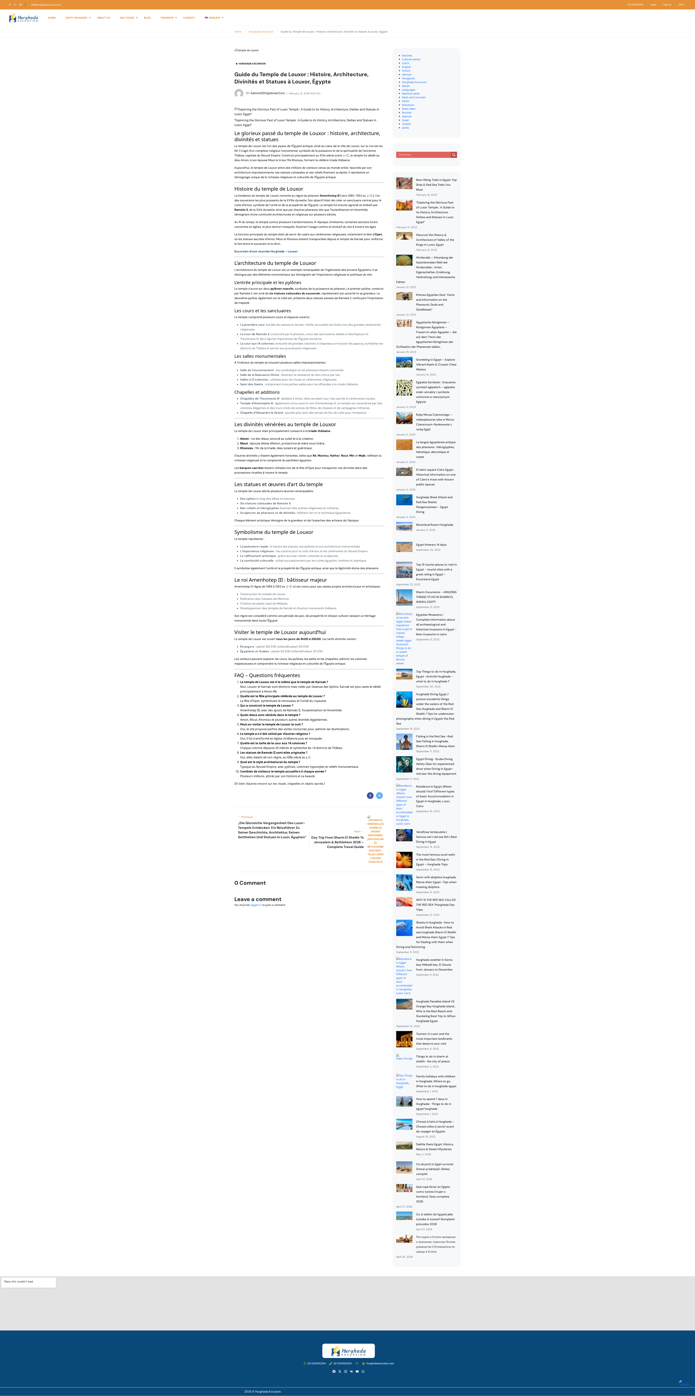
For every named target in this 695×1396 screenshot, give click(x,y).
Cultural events (411, 59)
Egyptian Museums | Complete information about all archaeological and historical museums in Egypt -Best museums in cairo (436, 624)
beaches (407, 55)
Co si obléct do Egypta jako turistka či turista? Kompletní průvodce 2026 (435, 1219)
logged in (256, 905)
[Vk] (351, 1371)
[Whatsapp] (363, 1371)
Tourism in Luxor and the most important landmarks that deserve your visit (434, 1039)
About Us (103, 17)
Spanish (407, 116)
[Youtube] (357, 1371)
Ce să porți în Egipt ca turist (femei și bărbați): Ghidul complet (434, 1169)
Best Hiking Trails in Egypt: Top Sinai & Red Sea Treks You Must (436, 185)
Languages (408, 89)
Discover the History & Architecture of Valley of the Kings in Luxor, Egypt (435, 240)
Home (52, 17)
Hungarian (408, 78)
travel (405, 120)
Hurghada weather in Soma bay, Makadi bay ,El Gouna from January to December (434, 964)
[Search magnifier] (454, 155)
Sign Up (667, 4)
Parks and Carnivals (414, 97)
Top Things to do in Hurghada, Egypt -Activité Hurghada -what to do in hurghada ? (436, 676)
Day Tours (127, 17)
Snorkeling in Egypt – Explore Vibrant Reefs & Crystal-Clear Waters (436, 364)
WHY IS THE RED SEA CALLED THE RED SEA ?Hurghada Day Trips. (436, 905)
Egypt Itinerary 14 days (431, 545)
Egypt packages (76, 17)
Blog (147, 17)
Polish (405, 101)
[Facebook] (334, 1371)
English (406, 67)
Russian (407, 112)
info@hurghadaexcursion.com (46, 4)
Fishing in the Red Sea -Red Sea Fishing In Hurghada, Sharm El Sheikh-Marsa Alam (435, 741)
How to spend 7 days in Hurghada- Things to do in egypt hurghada (433, 1104)
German (407, 74)
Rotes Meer (409, 108)
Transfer (167, 17)
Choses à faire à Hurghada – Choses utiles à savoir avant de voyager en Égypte (435, 1126)
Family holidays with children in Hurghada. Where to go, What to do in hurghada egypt (436, 1081)
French (406, 70)
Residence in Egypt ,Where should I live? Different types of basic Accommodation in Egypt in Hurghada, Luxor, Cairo (435, 796)
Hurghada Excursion (261, 31)
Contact (189, 17)
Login (653, 4)
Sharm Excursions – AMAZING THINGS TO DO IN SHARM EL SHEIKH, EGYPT (436, 597)
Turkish (406, 124)
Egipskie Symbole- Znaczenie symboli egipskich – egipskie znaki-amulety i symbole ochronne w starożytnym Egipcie (436, 392)
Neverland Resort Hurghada (434, 525)
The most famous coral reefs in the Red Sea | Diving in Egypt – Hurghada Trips (435, 859)
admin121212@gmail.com (265, 93)
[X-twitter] (339, 1371)
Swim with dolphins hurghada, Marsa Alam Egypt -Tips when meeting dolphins (436, 882)
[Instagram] (345, 1371)
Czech (405, 63)
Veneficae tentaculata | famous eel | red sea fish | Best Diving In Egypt (436, 837)
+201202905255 (635, 4)
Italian (406, 86)
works (405, 127)
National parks (411, 93)
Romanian (408, 105)
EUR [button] (680, 4)
